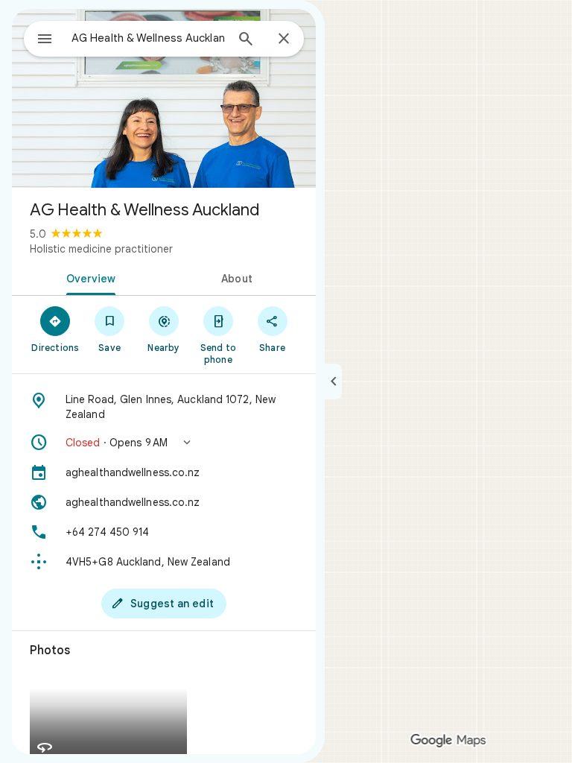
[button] (164, 443)
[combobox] (148, 38)
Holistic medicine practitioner (101, 249)
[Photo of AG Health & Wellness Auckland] (164, 98)
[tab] (88, 277)
